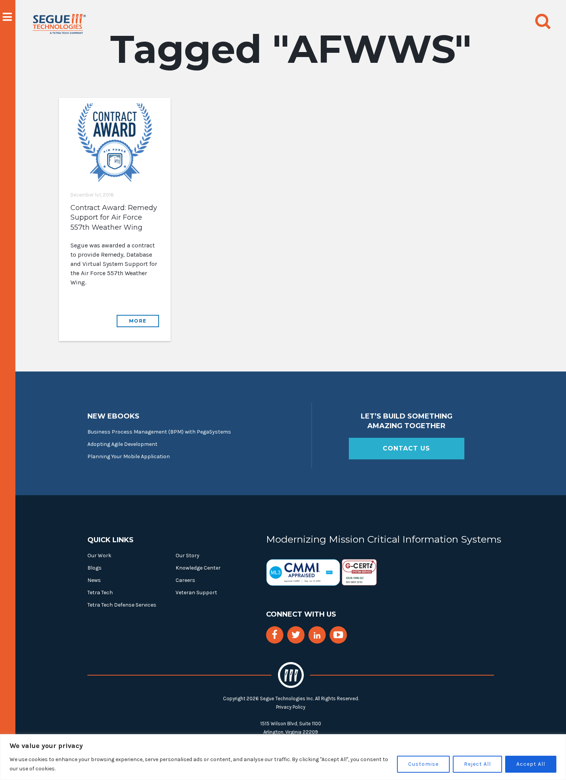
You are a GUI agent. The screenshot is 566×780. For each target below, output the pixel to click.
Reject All (477, 764)
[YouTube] (338, 634)
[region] (283, 757)
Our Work (99, 555)
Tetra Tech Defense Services (121, 605)
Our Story (187, 555)
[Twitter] (295, 634)
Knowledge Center (198, 568)
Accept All (530, 764)
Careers (185, 580)
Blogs (94, 568)
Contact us (406, 448)
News (94, 580)
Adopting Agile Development (122, 444)
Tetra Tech (100, 592)
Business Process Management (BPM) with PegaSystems (159, 432)
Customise (423, 764)
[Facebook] (274, 634)
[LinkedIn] (317, 635)
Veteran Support (196, 592)
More (138, 321)
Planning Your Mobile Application (128, 456)
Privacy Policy (290, 707)
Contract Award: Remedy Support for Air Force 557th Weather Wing (113, 217)
